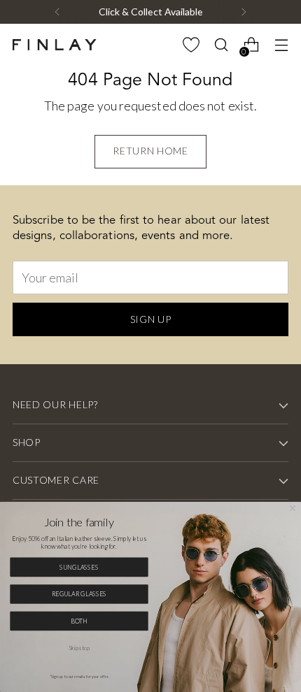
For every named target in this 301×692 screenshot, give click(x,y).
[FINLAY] (55, 44)
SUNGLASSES (79, 566)
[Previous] (57, 12)
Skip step (79, 647)
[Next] (243, 12)
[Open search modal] (220, 45)
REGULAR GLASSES (79, 593)
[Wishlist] (190, 45)
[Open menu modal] (281, 45)
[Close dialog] (292, 508)
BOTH (79, 620)
